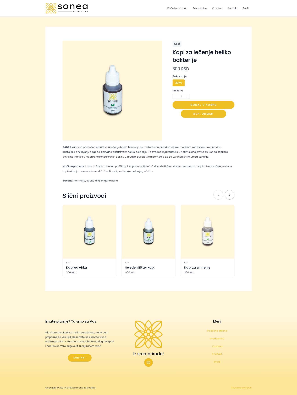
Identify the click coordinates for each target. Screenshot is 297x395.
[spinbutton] (181, 96)
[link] (229, 195)
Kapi (177, 43)
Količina (178, 90)
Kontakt (233, 8)
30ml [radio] (178, 83)
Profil (246, 8)
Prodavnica (200, 8)
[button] (175, 96)
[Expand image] (158, 45)
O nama (217, 8)
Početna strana (177, 8)
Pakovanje (179, 76)
